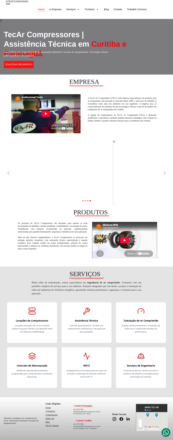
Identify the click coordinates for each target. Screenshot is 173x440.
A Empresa (55, 9)
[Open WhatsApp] (166, 432)
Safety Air (50, 418)
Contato (118, 9)
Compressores (52, 415)
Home (41, 9)
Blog (106, 9)
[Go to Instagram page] (116, 419)
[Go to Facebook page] (122, 419)
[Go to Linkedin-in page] (128, 419)
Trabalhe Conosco (137, 9)
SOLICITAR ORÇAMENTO (18, 64)
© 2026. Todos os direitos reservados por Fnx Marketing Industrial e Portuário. (86, 438)
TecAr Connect (52, 425)
